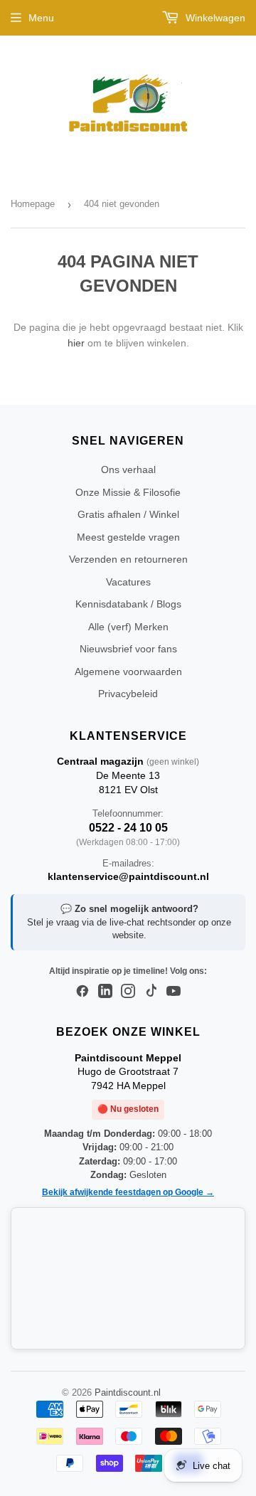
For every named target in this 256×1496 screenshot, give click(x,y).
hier (76, 343)
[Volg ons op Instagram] (128, 991)
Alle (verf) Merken (128, 626)
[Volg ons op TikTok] (151, 991)
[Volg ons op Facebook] (82, 991)
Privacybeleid (128, 693)
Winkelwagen (214, 17)
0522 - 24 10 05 (128, 828)
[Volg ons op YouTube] (173, 991)
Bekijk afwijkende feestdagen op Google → (128, 1192)
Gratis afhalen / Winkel (128, 514)
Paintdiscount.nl (128, 1392)
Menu (41, 17)
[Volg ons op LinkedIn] (105, 991)
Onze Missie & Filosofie (128, 492)
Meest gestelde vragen (128, 537)
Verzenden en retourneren (128, 559)
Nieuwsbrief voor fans (128, 648)
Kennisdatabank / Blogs (128, 604)
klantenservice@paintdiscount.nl (128, 876)
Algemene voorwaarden (128, 671)
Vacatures (128, 582)
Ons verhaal (128, 469)
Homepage (33, 203)
